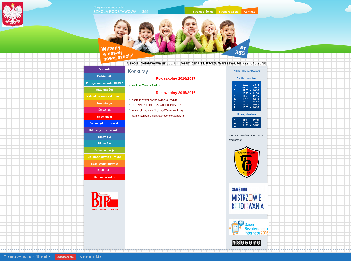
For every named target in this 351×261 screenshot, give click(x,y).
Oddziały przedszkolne (104, 130)
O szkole (104, 69)
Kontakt (249, 11)
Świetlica (104, 109)
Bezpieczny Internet (104, 163)
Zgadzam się (65, 256)
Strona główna (203, 11)
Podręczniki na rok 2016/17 (104, 83)
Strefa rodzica (228, 11)
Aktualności (104, 89)
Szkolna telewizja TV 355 (104, 157)
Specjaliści (104, 116)
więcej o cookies (90, 256)
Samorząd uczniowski (104, 123)
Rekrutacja (104, 103)
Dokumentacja (104, 150)
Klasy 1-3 (104, 136)
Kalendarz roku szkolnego (104, 96)
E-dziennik (104, 76)
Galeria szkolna (104, 177)
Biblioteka (105, 170)
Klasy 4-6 (104, 143)
